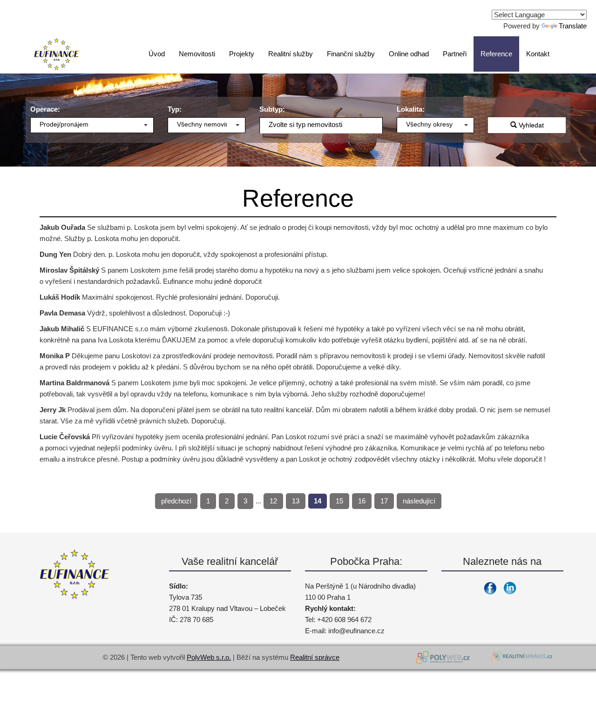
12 (273, 501)
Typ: (175, 109)
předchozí (176, 501)
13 (295, 501)
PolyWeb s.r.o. (209, 657)
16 (362, 501)
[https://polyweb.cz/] (445, 657)
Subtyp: (272, 109)
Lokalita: (411, 109)
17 (384, 501)
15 (339, 501)
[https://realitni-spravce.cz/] (521, 657)
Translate (573, 26)
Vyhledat (530, 125)
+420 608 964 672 (344, 619)
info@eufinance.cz (356, 631)
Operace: (45, 109)
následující (419, 501)
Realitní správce (314, 657)
